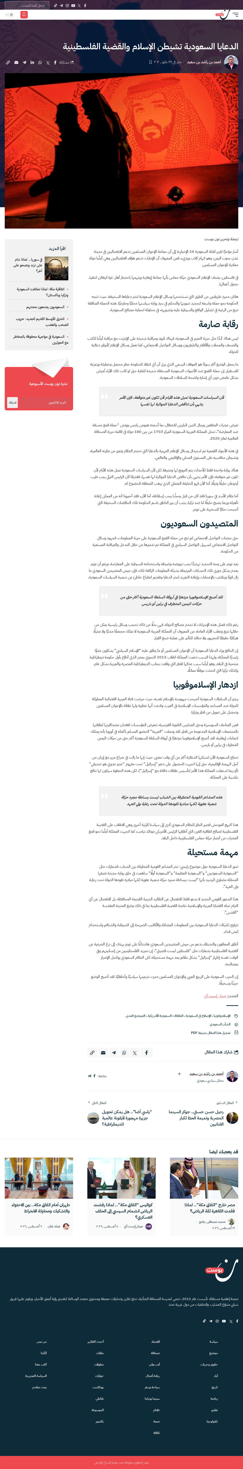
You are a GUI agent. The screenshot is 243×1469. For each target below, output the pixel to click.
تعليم (214, 1410)
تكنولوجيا (212, 1421)
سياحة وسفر (152, 1387)
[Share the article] (55, 62)
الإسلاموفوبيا (222, 1015)
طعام (156, 1410)
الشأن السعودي (220, 1024)
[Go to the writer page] (232, 1076)
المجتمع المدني (135, 1015)
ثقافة (156, 1433)
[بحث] (40, 15)
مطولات (99, 1364)
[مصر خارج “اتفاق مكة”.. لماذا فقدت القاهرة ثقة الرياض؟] (204, 1178)
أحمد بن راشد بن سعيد (204, 62)
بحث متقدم (39, 1387)
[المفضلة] (24, 15)
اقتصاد (155, 1341)
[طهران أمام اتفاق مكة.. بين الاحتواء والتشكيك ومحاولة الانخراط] (39, 1178)
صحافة (155, 1353)
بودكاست (98, 1387)
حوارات (99, 1376)
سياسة (214, 1341)
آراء (216, 1376)
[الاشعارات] (33, 15)
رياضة (214, 1398)
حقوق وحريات (209, 1364)
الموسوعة (98, 1410)
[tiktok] (204, 1321)
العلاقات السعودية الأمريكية (165, 1015)
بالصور (100, 1421)
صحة (156, 1421)
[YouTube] (73, 5)
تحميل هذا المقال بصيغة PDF (210, 1032)
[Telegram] (61, 5)
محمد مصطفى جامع (212, 1222)
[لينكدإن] (89, 1076)
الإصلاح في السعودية (198, 1015)
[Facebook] (85, 5)
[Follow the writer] (179, 1074)
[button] (234, 15)
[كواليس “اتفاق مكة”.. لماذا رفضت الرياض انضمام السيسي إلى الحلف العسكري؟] (121, 1178)
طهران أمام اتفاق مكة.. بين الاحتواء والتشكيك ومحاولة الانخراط (41, 1207)
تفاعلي (100, 1398)
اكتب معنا (41, 1364)
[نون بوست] (222, 15)
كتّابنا (44, 1353)
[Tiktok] (55, 5)
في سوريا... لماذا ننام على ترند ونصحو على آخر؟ (27, 265)
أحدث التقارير (96, 1341)
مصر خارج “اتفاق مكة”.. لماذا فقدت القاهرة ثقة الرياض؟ (210, 1207)
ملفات (100, 1353)
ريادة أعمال (153, 1376)
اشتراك (12, 402)
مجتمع (213, 1353)
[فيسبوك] (94, 1076)
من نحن (42, 1341)
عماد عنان (54, 1227)
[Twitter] (79, 5)
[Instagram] (67, 5)
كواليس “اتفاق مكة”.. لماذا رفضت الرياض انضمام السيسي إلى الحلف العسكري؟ (123, 1210)
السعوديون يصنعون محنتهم (45, 307)
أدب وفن (154, 1364)
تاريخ (215, 1387)
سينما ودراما (152, 1398)
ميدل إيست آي (215, 996)
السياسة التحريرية (36, 1376)
